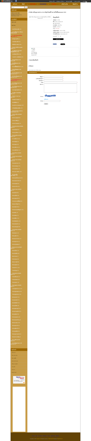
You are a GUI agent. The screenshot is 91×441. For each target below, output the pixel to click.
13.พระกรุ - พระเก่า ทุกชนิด (15, 97)
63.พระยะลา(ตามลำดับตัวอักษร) (16, 248)
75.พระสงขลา (14, 282)
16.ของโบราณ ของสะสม (16, 105)
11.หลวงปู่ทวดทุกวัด (16, 89)
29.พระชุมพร (14, 144)
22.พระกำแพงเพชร (15, 123)
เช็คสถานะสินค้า (77, 1)
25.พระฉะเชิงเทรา (15, 132)
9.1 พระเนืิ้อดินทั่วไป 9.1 (16, 66)
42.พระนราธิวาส (15, 186)
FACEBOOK (44, 435)
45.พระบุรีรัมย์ (14, 195)
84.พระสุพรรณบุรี (15, 308)
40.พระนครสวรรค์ (15, 180)
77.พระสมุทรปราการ (16, 288)
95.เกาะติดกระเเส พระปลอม (15, 340)
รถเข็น (83, 1)
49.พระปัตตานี (14, 206)
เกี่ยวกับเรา (14, 352)
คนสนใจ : (55, 26)
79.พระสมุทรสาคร (15, 294)
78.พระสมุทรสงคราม (16, 291)
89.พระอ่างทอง (15, 322)
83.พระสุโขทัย (14, 305)
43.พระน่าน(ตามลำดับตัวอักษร (16, 190)
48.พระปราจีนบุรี (15, 204)
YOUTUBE (40, 435)
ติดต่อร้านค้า (14, 372)
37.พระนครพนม (15, 168)
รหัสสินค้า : (55, 20)
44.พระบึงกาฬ (14, 192)
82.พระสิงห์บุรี (14, 302)
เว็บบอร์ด (13, 366)
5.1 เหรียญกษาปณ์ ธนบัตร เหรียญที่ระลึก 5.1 (16, 51)
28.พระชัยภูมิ (14, 141)
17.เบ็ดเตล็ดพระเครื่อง (16, 108)
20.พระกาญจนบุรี (15, 117)
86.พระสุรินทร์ (14, 314)
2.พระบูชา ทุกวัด (15, 38)
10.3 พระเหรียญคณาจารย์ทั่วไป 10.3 (16, 77)
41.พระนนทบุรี (14, 183)
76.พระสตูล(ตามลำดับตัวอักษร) (16, 286)
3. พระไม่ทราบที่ (15, 41)
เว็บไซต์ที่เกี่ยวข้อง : (56, 33)
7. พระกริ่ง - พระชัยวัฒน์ (16, 56)
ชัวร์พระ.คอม (38, 70)
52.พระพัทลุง (14, 215)
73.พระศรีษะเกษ (15, 276)
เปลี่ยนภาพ (46, 99)
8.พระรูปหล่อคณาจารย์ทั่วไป (16, 60)
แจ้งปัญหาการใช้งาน (60, 1)
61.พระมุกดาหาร (15, 241)
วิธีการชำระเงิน (14, 355)
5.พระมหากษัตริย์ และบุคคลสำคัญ (16, 48)
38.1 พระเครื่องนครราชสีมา (14, 175)
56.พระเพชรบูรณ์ (15, 226)
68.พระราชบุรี (14, 261)
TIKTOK (48, 435)
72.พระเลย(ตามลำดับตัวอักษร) (16, 274)
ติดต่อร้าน (57, 435)
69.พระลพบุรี (14, 264)
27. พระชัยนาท (15, 138)
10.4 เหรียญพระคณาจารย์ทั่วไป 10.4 (16, 80)
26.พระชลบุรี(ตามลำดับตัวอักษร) (16, 136)
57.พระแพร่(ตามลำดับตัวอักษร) (16, 230)
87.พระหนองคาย (15, 317)
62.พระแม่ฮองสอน (15, 244)
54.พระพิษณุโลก (15, 221)
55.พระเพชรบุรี (15, 223)
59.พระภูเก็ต (14, 235)
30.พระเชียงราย (15, 147)
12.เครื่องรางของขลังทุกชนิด (16, 93)
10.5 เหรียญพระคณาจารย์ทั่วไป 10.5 (16, 84)
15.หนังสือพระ (14, 102)
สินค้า (36, 435)
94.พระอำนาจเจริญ (15, 336)
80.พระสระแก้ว (15, 297)
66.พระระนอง (14, 256)
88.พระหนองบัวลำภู (15, 319)
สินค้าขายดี (14, 22)
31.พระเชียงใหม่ (15, 150)
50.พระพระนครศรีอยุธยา (16, 209)
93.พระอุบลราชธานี (15, 334)
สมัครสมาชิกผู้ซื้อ (69, 1)
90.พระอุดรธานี (15, 325)
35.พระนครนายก (15, 163)
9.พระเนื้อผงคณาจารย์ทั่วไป (15, 64)
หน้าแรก (33, 435)
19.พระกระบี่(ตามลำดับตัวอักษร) (16, 115)
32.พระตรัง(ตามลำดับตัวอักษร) (16, 153)
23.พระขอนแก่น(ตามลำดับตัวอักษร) (17, 127)
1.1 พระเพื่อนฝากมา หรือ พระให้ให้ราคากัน (17, 32)
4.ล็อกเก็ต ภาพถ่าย (15, 44)
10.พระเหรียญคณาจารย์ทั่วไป (16, 70)
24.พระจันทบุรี (14, 129)
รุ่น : (53, 23)
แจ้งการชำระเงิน (15, 361)
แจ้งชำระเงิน (53, 435)
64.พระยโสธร (14, 250)
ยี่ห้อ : (54, 21)
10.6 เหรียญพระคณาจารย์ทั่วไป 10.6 (16, 87)
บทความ (13, 369)
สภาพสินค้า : (55, 25)
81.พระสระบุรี (14, 299)
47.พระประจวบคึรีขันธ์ (16, 201)
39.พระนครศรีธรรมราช (16, 177)
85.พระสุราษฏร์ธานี (15, 311)
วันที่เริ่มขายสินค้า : (56, 32)
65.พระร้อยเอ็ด (14, 253)
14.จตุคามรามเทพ (15, 99)
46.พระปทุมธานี (15, 198)
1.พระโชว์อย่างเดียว (15, 29)
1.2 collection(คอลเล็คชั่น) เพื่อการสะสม (16, 36)
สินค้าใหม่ (13, 25)
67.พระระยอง (14, 259)
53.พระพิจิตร (14, 218)
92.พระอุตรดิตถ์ (15, 331)
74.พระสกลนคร (15, 279)
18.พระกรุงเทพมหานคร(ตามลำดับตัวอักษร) (17, 111)
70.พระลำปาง (14, 267)
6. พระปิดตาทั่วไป (15, 54)
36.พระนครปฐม (15, 165)
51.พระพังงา (14, 212)
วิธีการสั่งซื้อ (14, 358)
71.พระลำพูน (14, 270)
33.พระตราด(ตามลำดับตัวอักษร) (16, 157)
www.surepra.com (32, 70)
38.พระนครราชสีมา (15, 171)
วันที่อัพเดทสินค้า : (56, 30)
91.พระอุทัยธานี (15, 328)
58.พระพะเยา (14, 232)
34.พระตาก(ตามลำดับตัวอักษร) (16, 160)
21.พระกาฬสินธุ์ (15, 120)
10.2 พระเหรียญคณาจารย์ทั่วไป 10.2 (16, 73)
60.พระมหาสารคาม (15, 238)
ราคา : (54, 28)
